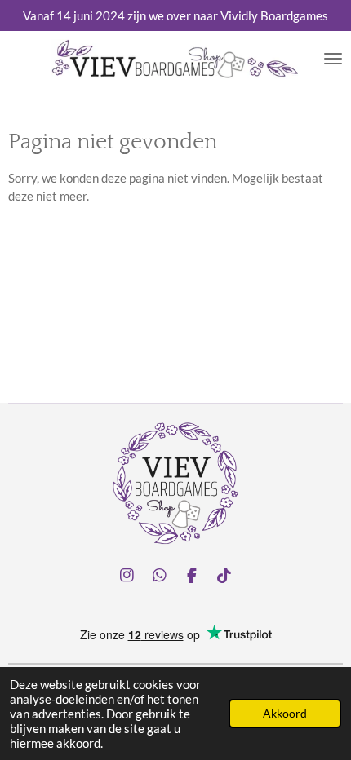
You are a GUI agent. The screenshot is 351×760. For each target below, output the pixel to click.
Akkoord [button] (285, 713)
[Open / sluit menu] (333, 59)
